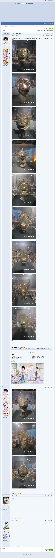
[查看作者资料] (6, 396)
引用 (16, 493)
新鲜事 (34, 352)
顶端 (51, 493)
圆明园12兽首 (14, 26)
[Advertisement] (27, 14)
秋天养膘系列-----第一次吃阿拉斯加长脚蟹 (38, 357)
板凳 (51, 495)
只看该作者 (48, 387)
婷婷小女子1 (5, 495)
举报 (43, 35)
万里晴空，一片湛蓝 (15, 358)
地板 (51, 520)
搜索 (30, 3)
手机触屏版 (51, 23)
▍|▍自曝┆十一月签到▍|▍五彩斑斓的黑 (38, 356)
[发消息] (3, 396)
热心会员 (5, 509)
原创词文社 (5, 65)
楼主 (51, 35)
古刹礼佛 (13, 356)
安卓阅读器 (45, 23)
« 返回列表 (3, 30)
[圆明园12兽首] (24, 89)
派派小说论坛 (5, 26)
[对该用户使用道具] (7, 396)
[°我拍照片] (13, 33)
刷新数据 (45, 33)
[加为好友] (4, 396)
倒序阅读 (38, 30)
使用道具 (48, 35)
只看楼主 (45, 35)
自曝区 (10, 26)
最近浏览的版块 (49, 30)
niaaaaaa (14, 348)
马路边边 (33, 358)
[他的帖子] (5, 396)
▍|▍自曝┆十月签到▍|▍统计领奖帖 (17, 357)
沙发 (51, 387)
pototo (4, 35)
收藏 (30, 352)
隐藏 (51, 350)
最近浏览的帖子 (43, 30)
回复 (46, 28)
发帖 (51, 28)
